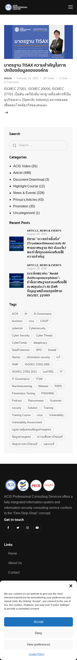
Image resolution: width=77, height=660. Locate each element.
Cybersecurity (37, 328)
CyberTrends (19, 342)
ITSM (39, 378)
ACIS (15, 313)
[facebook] (8, 528)
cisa (31, 321)
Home (12, 553)
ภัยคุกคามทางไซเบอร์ (24, 444)
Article (8, 78)
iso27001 (48, 371)
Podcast (17, 400)
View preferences (38, 644)
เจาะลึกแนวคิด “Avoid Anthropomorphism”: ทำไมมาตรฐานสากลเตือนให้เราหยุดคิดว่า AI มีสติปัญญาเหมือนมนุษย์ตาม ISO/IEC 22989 (47, 284)
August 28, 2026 (37, 234)
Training (48, 407)
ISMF (15, 364)
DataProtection (21, 350)
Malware (43, 386)
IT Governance (21, 378)
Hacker (16, 357)
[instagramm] (27, 528)
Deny (38, 633)
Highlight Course (25, 186)
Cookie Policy (36, 654)
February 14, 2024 (27, 78)
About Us (15, 563)
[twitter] (18, 528)
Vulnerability (56, 415)
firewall (52, 350)
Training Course (21, 415)
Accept (38, 621)
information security (38, 357)
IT (61, 371)
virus (40, 415)
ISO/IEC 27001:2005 (37, 364)
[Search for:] (38, 145)
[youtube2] (37, 528)
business (17, 321)
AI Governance (43, 313)
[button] (71, 586)
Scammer (55, 400)
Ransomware (36, 400)
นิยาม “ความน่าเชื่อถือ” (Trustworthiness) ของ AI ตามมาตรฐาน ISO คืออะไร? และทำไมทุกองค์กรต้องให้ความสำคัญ (46, 248)
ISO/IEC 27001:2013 (24, 371)
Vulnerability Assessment (27, 422)
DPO (39, 350)
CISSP (44, 321)
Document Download (28, 179)
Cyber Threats (44, 335)
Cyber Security (21, 335)
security (16, 407)
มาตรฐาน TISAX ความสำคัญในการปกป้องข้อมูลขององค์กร (35, 68)
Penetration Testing (23, 393)
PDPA (58, 386)
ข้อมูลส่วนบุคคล (21, 436)
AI (26, 313)
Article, (33, 231)
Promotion (20, 206)
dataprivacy (40, 342)
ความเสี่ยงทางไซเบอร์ (49, 436)
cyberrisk (17, 328)
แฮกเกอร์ (49, 444)
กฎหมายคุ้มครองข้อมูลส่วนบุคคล (31, 429)
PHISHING (47, 393)
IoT (58, 357)
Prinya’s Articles (25, 199)
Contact (14, 572)
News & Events (24, 193)
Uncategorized (24, 213)
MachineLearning (22, 386)
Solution (32, 407)
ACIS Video (22, 166)
